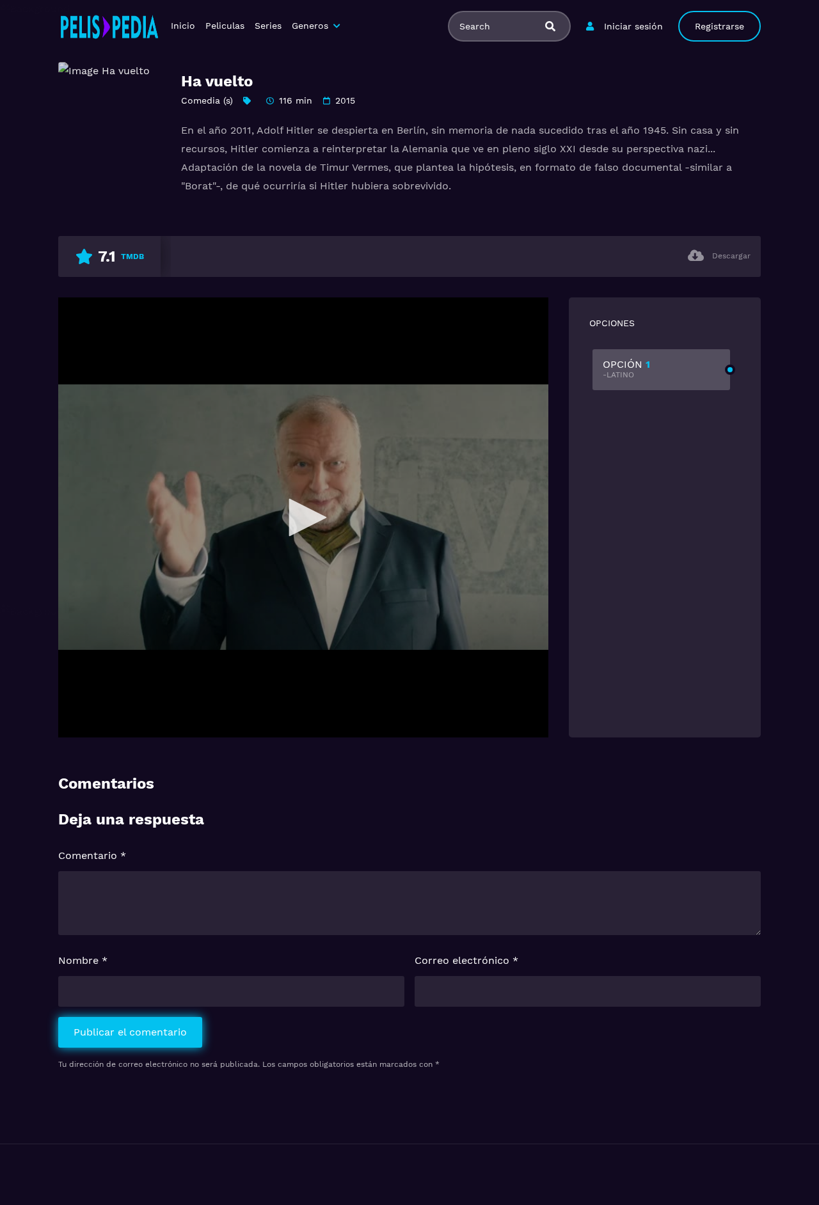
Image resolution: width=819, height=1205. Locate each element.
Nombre (82, 960)
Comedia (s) (207, 100)
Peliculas (224, 25)
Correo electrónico (466, 960)
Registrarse (719, 26)
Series (268, 25)
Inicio (183, 25)
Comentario (92, 855)
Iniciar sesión (633, 26)
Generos (310, 25)
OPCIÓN (626, 368)
